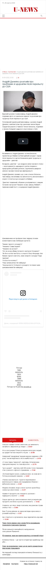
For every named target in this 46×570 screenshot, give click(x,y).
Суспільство (12, 72)
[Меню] (3, 16)
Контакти (15, 564)
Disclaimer (6, 564)
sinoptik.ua (27, 387)
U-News (4, 72)
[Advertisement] (23, 42)
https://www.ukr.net (31, 564)
